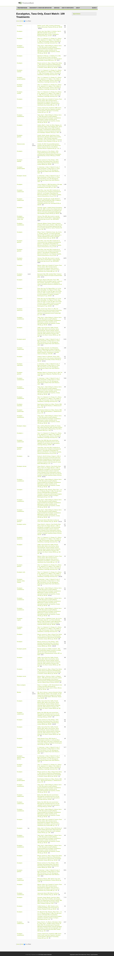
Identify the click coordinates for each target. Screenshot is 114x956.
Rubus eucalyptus (21, 685)
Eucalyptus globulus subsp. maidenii (21, 581)
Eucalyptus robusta (21, 175)
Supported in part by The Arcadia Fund (78, 954)
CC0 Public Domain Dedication (45, 954)
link (22, 21)
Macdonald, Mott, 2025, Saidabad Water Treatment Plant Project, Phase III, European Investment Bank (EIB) (49, 275)
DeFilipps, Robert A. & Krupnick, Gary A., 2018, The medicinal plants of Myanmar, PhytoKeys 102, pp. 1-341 (49, 374)
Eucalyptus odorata (21, 466)
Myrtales (19, 692)
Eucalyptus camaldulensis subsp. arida (20, 218)
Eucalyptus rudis (21, 572)
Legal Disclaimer (94, 954)
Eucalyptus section (21, 524)
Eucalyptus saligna (21, 425)
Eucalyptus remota (21, 676)
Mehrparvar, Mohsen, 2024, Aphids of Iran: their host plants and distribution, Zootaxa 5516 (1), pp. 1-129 (49, 880)
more (18, 21)
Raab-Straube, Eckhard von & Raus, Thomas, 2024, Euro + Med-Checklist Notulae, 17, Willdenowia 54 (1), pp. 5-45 (49, 406)
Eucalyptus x (20, 433)
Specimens (76, 14)
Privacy (88, 954)
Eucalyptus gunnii (21, 339)
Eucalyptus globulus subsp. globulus (21, 757)
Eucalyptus (19, 25)
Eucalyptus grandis (21, 648)
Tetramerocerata (21, 144)
